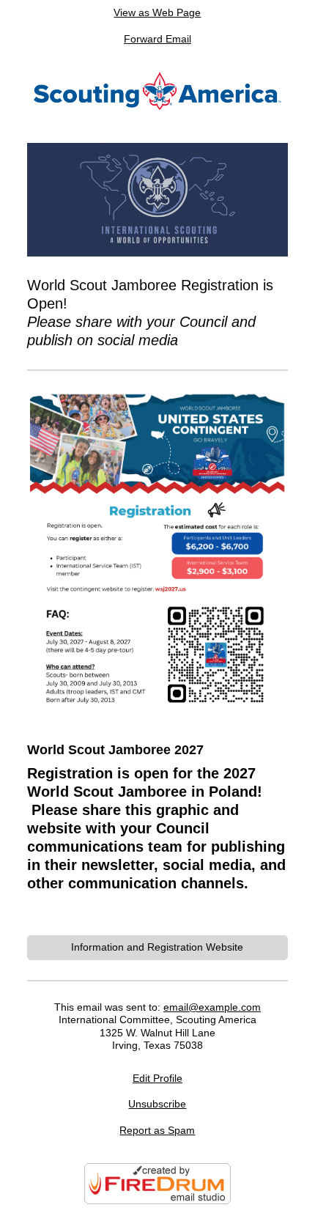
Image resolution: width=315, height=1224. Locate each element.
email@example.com (212, 1007)
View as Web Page (157, 12)
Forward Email (157, 39)
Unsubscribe (157, 1104)
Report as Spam (157, 1130)
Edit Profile (157, 1078)
